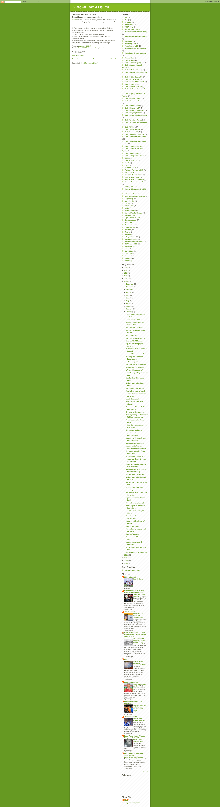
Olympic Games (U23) (132, 218)
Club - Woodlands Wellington (135, 136)
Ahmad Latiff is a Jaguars (135, 474)
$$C (126, 17)
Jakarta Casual (129, 612)
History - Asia (129, 187)
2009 (126, 563)
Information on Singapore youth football (133, 754)
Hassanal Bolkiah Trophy (133, 175)
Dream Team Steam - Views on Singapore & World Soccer (135, 737)
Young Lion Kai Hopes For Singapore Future (139, 615)
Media (127, 208)
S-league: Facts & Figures (91, 7)
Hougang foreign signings (135, 412)
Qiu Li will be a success (134, 327)
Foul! (126, 659)
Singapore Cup (130, 246)
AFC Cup (128, 22)
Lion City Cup (130, 201)
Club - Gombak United (132, 98)
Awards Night (129, 58)
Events (127, 163)
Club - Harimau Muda (132, 106)
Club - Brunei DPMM (132, 79)
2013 (126, 281)
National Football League (134, 213)
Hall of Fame (129, 172)
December (130, 284)
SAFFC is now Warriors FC (135, 338)
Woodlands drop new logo (135, 367)
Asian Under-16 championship (135, 48)
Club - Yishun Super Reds (134, 146)
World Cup (128, 261)
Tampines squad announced (136, 364)
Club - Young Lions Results (134, 156)
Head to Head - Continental (134, 179)
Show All (145, 771)
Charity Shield (130, 60)
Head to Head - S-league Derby (135, 182)
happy (126, 800)
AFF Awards (129, 24)
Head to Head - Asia (132, 177)
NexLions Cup (130, 215)
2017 (126, 270)
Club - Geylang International (135, 89)
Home (95, 59)
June (128, 298)
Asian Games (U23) (131, 46)
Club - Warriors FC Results (134, 134)
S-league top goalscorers (134, 241)
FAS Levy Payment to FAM (134, 170)
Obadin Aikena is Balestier (135, 443)
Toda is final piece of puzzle (136, 391)
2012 (126, 555)
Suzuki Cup (129, 251)
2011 (126, 558)
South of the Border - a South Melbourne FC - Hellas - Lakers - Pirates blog (135, 634)
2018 (126, 267)
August (129, 292)
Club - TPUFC (82, 48)
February (129, 309)
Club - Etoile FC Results (133, 86)
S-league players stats (132, 570)
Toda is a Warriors (132, 534)
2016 (126, 273)
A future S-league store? (134, 370)
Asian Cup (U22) (130, 43)
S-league (128, 234)
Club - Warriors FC (131, 132)
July (128, 295)
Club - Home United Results (134, 110)
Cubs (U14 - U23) (130, 160)
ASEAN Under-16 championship (136, 32)
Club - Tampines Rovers (133, 120)
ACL (126, 20)
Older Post (114, 59)
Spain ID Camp (138, 579)
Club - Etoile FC (130, 84)
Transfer (102, 48)
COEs (127, 158)
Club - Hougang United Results (136, 115)
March (128, 306)
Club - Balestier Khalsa (133, 70)
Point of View (129, 225)
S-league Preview (131, 239)
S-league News (93, 48)
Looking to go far (132, 362)
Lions (127, 203)
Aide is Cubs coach (132, 399)
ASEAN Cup (129, 27)
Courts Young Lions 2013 (134, 319)
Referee (127, 232)
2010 (126, 561)
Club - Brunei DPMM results (134, 82)
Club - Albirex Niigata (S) (133, 63)
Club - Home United (132, 108)
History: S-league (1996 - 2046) (135, 189)
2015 (126, 276)
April (128, 303)
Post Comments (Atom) (89, 63)
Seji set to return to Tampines (136, 552)
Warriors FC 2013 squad (134, 341)
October (129, 289)
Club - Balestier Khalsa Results (136, 72)
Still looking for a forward (135, 503)
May (127, 301)
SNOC (127, 249)
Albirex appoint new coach (135, 456)
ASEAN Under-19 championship (136, 36)
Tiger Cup (128, 253)
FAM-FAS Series (130, 168)
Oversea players (130, 220)
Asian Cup (128, 41)
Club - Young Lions (132, 153)
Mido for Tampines (132, 526)
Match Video (129, 206)
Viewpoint (128, 258)
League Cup (129, 199)
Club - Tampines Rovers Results (136, 122)
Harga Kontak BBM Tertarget (134, 757)
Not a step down (131, 335)
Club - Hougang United (133, 113)
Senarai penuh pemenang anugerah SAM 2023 (139, 663)
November (130, 287)
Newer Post (76, 59)
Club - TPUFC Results (132, 129)
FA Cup (127, 165)
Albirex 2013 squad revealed (136, 354)
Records (128, 229)
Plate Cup (128, 222)
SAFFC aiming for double (135, 388)
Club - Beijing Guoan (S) (133, 77)
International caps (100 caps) (135, 196)
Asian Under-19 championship (135, 53)
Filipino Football (130, 577)
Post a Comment (78, 55)
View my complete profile (131, 803)
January (129, 312)
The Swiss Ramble (131, 717)
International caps (131, 194)
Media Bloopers (130, 210)
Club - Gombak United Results (135, 101)
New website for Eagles (134, 430)
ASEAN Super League (132, 29)
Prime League (130, 227)
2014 (126, 278)
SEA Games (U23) (131, 244)
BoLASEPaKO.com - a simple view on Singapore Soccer (134, 591)
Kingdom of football (131, 682)
